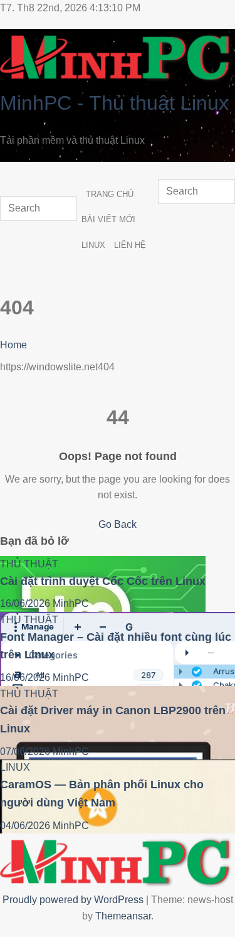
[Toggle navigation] (12, 174)
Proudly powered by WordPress (74, 899)
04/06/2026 (26, 825)
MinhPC (71, 603)
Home (13, 345)
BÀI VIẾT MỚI (108, 219)
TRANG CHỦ (109, 194)
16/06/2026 (26, 603)
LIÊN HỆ (130, 245)
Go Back (117, 524)
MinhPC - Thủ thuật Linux (114, 103)
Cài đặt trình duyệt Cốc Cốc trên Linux (103, 581)
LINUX (93, 245)
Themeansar (123, 916)
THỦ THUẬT (29, 564)
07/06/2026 (26, 751)
